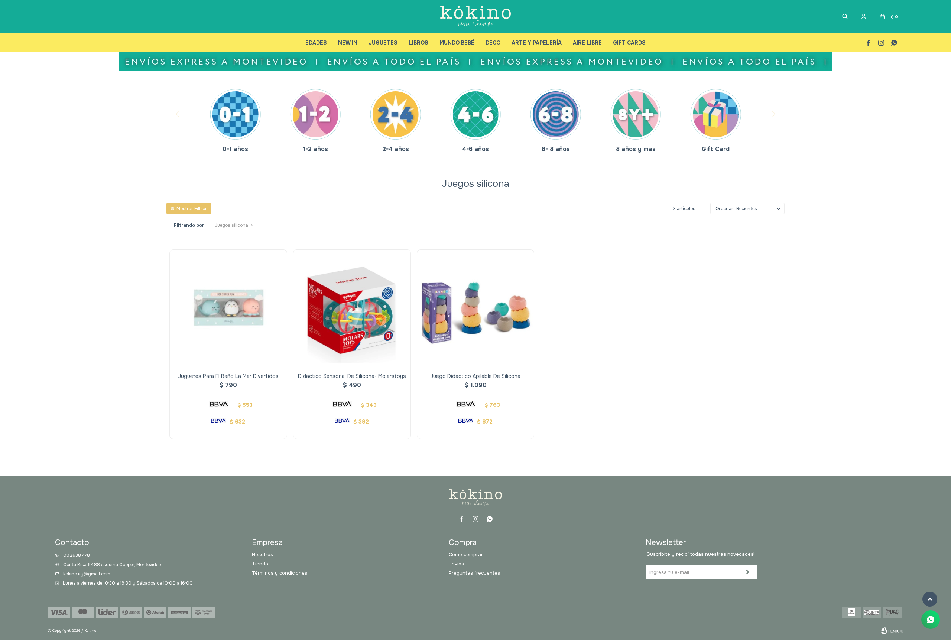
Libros (418, 42)
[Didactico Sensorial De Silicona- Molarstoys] (352, 308)
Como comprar (466, 554)
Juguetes (383, 42)
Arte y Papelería (537, 42)
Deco (493, 42)
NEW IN (347, 42)
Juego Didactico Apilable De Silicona (475, 376)
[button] (845, 17)
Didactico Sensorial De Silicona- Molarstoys (352, 376)
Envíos (456, 564)
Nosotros (262, 554)
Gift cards (629, 42)
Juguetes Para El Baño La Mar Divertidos (228, 376)
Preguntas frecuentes (474, 573)
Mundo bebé (456, 42)
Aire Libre (587, 42)
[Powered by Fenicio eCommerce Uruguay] (892, 630)
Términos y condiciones (279, 573)
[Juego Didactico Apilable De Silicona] (476, 308)
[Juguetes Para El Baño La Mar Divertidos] (228, 308)
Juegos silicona (231, 225)
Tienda (260, 564)
